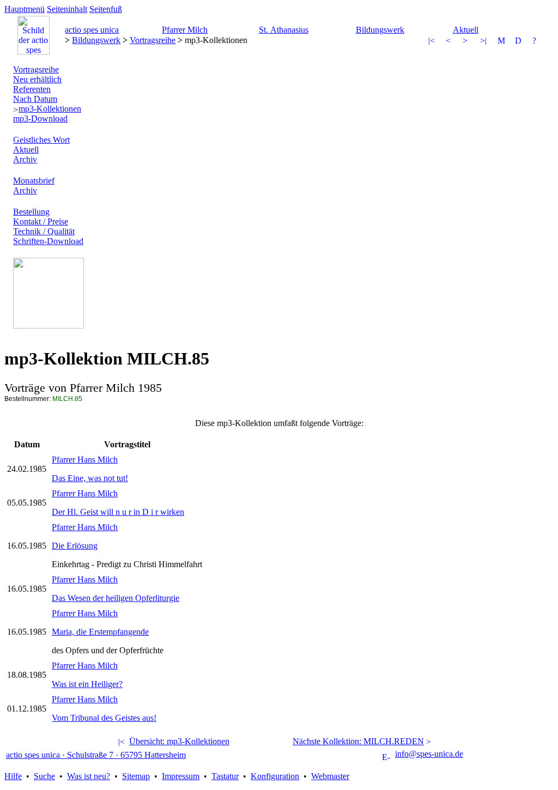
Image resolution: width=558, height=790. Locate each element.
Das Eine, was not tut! (90, 478)
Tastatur (225, 776)
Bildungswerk (380, 29)
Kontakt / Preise (40, 221)
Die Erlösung (75, 545)
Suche (44, 776)
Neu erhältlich (37, 79)
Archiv (25, 159)
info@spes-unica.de (429, 753)
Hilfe (13, 776)
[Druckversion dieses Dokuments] (519, 41)
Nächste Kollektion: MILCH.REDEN (358, 741)
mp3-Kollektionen (50, 108)
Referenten (32, 89)
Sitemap (136, 776)
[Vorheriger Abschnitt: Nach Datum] (432, 41)
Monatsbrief (33, 180)
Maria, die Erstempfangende (100, 631)
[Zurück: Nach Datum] (450, 41)
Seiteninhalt (67, 9)
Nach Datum (35, 99)
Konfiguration (275, 776)
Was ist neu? (88, 776)
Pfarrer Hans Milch (85, 459)
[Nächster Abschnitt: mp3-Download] (484, 41)
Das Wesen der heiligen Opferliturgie (115, 598)
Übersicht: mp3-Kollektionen (179, 741)
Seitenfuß (105, 9)
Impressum (180, 776)
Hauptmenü (24, 9)
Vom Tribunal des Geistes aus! (104, 717)
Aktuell (465, 29)
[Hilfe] (536, 41)
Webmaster (330, 776)
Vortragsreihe (152, 40)
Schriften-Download (48, 241)
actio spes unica (92, 29)
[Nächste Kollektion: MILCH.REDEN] (467, 41)
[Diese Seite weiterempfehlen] (502, 41)
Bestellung (31, 211)
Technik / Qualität (44, 231)
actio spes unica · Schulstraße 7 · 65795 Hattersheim (96, 754)
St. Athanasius (283, 29)
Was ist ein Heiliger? (87, 684)
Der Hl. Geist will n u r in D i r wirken (118, 511)
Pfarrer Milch (185, 29)
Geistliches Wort (41, 139)
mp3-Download (40, 118)
